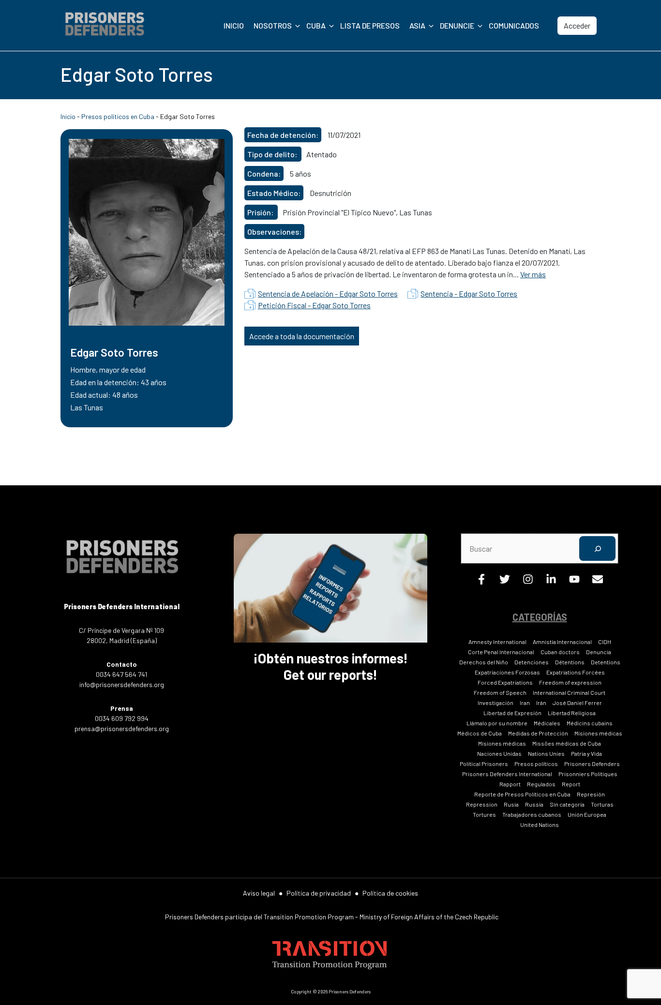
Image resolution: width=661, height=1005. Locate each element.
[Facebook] (481, 581)
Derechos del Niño (483, 662)
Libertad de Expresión (512, 712)
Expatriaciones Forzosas (507, 672)
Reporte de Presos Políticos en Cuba (522, 794)
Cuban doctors (560, 651)
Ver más (533, 274)
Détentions (570, 662)
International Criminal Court (569, 692)
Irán (541, 702)
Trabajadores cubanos (531, 814)
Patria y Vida (586, 753)
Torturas (602, 804)
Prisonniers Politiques (587, 773)
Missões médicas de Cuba (566, 743)
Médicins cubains (590, 723)
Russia (534, 804)
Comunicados (514, 25)
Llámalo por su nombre (496, 723)
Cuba (316, 25)
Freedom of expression (570, 682)
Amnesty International (497, 641)
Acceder (577, 25)
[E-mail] (597, 581)
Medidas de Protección (538, 733)
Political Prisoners (484, 763)
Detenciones (531, 662)
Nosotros (273, 25)
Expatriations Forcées (575, 672)
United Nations (539, 824)
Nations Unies (546, 753)
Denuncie (457, 25)
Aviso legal (259, 893)
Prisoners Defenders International (507, 773)
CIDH (604, 641)
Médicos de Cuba (479, 733)
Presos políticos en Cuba (117, 116)
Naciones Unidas (499, 753)
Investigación (495, 702)
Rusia (511, 804)
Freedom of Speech (500, 692)
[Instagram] (528, 581)
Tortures (484, 814)
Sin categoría (567, 804)
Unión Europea (587, 814)
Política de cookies (390, 893)
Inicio (234, 25)
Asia (417, 25)
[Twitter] (505, 581)
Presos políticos (536, 763)
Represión (591, 794)
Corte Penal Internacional (501, 651)
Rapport (510, 783)
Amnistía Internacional (562, 641)
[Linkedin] (551, 581)
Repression (481, 804)
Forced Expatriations (505, 682)
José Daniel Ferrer (577, 702)
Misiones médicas (598, 733)
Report (571, 783)
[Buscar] (597, 548)
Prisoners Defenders (592, 763)
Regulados (541, 783)
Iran (525, 702)
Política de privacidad (318, 893)
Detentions (605, 662)
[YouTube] (574, 581)
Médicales (547, 723)
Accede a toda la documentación (301, 336)
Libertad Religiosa (572, 712)
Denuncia (598, 651)
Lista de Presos (370, 25)
